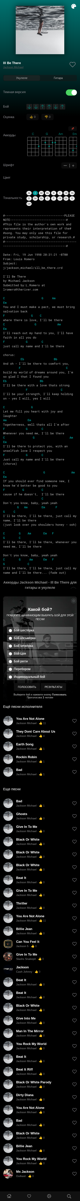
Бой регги (21, 661)
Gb (65, 198)
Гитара (58, 78)
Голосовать (27, 686)
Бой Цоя (20, 653)
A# (41, 193)
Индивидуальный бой (29, 676)
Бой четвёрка (23, 645)
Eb (41, 198)
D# (35, 198)
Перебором (22, 669)
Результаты (53, 686)
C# (66, 193)
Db (72, 193)
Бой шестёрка (24, 630)
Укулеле (21, 78)
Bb (47, 193)
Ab (29, 193)
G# (29, 204)
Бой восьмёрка (25, 638)
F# (60, 198)
